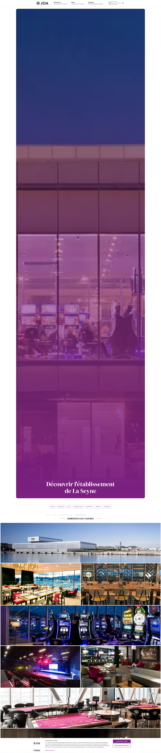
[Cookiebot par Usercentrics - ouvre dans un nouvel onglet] (36, 750)
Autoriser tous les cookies (122, 741)
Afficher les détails (49, 750)
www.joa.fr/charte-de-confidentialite (95, 747)
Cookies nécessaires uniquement (122, 745)
